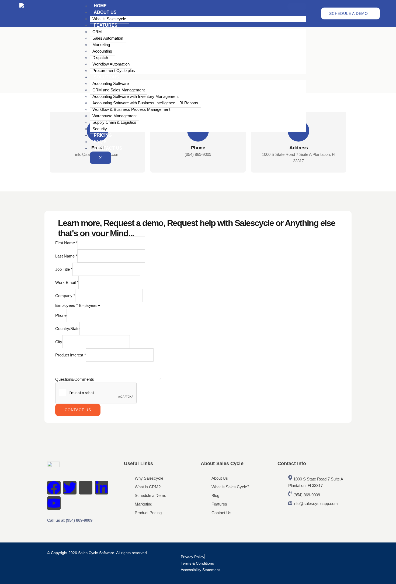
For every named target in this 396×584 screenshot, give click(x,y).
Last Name (66, 256)
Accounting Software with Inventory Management (135, 96)
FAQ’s (100, 141)
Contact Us (108, 148)
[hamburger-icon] (296, 6)
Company (65, 295)
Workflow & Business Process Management (131, 109)
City (58, 341)
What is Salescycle (109, 18)
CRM (97, 31)
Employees (66, 305)
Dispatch (100, 57)
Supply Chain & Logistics (114, 122)
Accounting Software (110, 83)
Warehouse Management (114, 116)
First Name (66, 243)
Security (99, 128)
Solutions (106, 77)
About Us (105, 12)
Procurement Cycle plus (113, 70)
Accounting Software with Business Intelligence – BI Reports (145, 103)
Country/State (67, 328)
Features (105, 25)
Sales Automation (107, 38)
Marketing (101, 44)
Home (100, 6)
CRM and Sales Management (118, 90)
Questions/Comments (75, 379)
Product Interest (70, 355)
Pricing (103, 135)
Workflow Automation (111, 64)
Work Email (66, 282)
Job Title (63, 269)
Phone (61, 315)
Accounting (102, 51)
